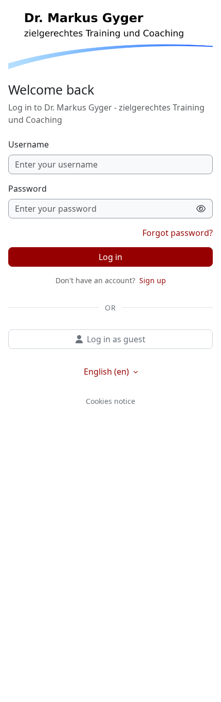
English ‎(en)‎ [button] (107, 371)
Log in (110, 257)
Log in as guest (116, 339)
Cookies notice (110, 401)
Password (27, 188)
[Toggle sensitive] (201, 208)
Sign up (152, 280)
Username (28, 144)
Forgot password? (177, 232)
